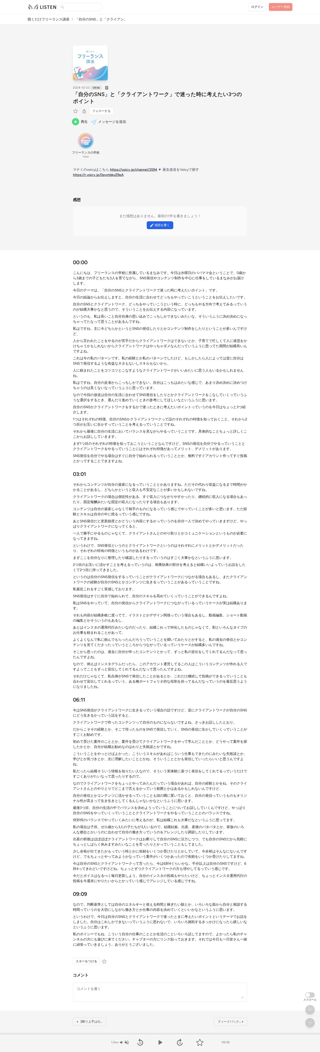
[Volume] (124, 1042)
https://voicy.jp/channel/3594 (133, 169)
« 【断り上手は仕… (89, 1021)
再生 (84, 122)
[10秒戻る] (140, 1042)
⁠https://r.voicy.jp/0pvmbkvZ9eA (98, 175)
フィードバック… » (230, 1021)
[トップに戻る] (310, 1010)
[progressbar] (160, 1034)
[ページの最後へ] (310, 1023)
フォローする (101, 111)
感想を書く (162, 225)
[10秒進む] (180, 1042)
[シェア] (84, 111)
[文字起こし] (106, 88)
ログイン (257, 7)
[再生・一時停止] (160, 1042)
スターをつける (86, 961)
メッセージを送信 (112, 122)
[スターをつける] (76, 111)
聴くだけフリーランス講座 (48, 19)
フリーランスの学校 (85, 152)
